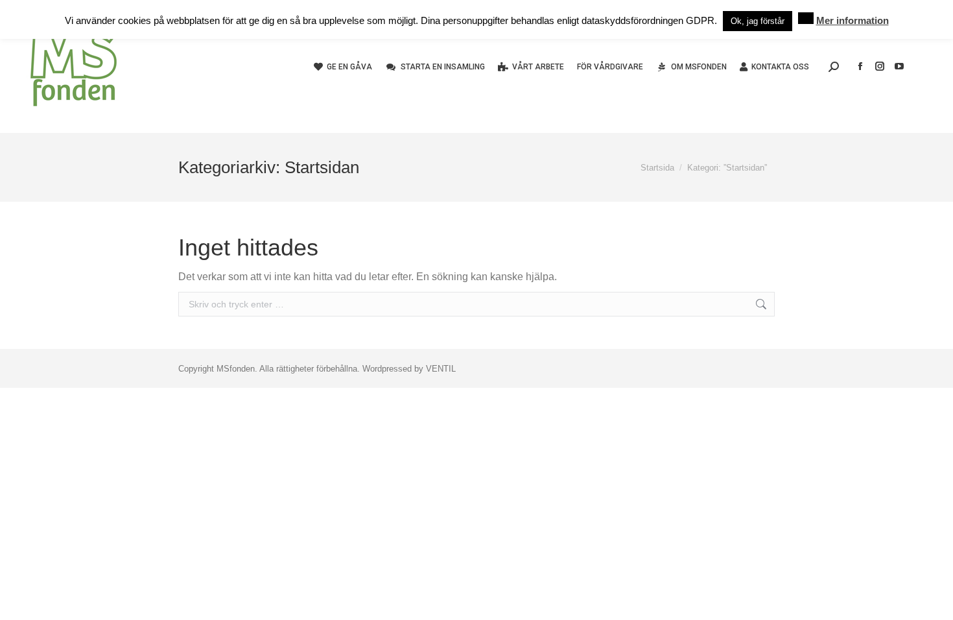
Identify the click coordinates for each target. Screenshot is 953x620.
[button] (806, 18)
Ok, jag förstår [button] (757, 21)
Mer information (852, 20)
